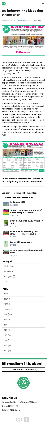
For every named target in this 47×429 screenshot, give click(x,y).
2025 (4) (7, 293)
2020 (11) (7, 319)
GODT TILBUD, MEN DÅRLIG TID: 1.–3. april (26, 222)
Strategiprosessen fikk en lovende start (26, 251)
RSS (7, 281)
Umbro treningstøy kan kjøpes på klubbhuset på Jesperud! (26, 211)
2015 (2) (7, 345)
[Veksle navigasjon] (43, 3)
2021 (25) (8, 314)
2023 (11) (7, 304)
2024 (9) (7, 299)
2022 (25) (8, 309)
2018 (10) (7, 330)
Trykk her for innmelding (24, 369)
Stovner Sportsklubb (19, 21)
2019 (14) (7, 325)
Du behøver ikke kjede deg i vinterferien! (23, 13)
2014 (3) (7, 350)
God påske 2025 (17, 202)
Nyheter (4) (9, 271)
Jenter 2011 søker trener (21, 242)
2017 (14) (8, 335)
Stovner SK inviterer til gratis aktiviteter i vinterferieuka (24, 232)
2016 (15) (7, 340)
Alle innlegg (9, 266)
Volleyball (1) (9, 276)
